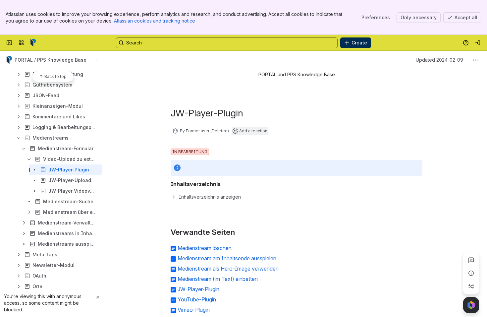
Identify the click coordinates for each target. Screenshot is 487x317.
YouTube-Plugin (197, 299)
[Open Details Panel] (471, 273)
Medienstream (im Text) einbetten (218, 279)
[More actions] (96, 60)
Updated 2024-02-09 (439, 60)
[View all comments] (471, 260)
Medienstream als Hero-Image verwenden (228, 268)
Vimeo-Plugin (194, 309)
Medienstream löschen (205, 248)
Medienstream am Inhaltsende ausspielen (227, 258)
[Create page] (471, 286)
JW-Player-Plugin (198, 289)
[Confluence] (33, 42)
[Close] (98, 297)
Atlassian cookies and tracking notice (154, 21)
